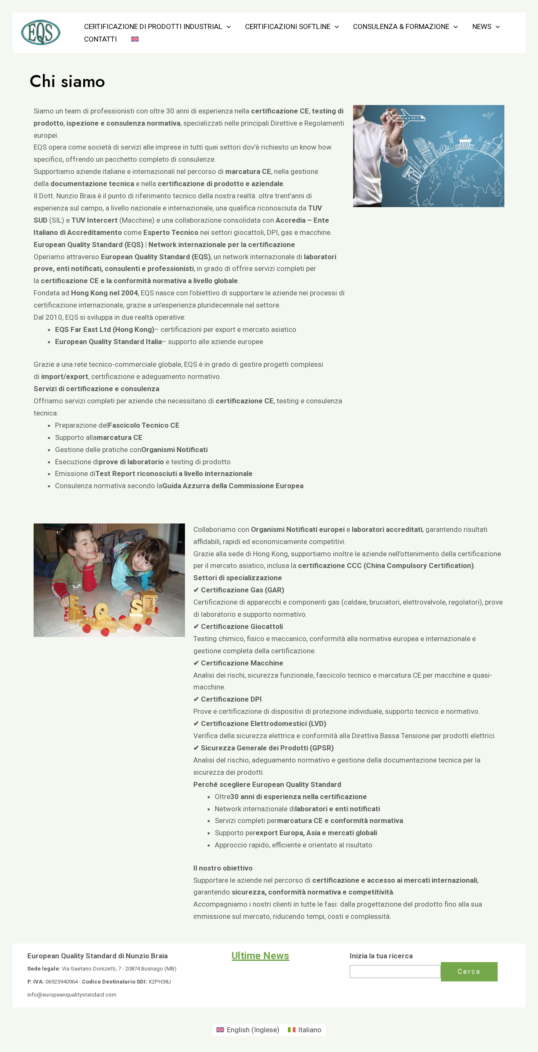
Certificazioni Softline (287, 26)
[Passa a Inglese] (135, 39)
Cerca (469, 972)
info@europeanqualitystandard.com (71, 995)
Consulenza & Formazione (401, 26)
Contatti (100, 39)
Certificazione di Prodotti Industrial (153, 26)
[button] (226, 26)
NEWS (481, 26)
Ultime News (260, 956)
